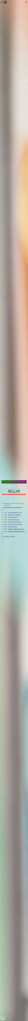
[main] (14, 491)
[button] (2, 2)
